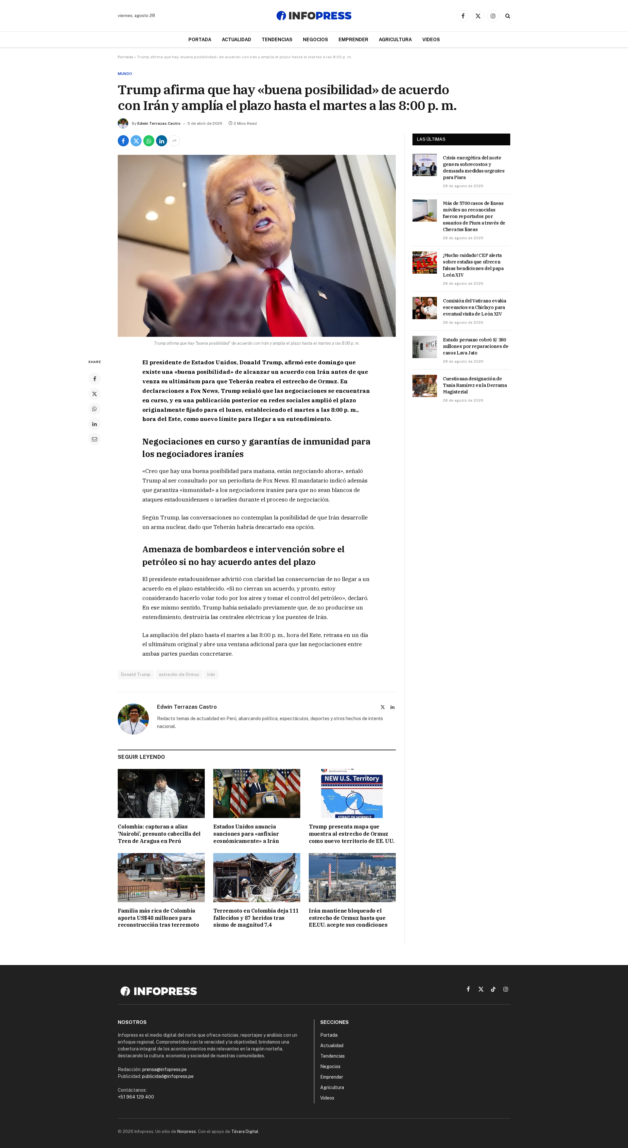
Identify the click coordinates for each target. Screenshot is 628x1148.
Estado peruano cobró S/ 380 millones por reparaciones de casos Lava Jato (475, 346)
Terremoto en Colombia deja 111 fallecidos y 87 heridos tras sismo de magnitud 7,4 (256, 917)
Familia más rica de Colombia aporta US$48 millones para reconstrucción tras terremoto (158, 917)
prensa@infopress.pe (164, 1069)
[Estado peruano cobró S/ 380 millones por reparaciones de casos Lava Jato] (424, 347)
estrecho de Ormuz (179, 674)
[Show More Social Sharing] (174, 140)
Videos (431, 39)
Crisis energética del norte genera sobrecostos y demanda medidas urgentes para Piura (474, 167)
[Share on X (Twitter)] (136, 140)
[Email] (94, 439)
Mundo (125, 74)
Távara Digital (244, 1131)
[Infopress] (314, 16)
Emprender (353, 39)
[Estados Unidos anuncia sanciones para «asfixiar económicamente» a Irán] (256, 793)
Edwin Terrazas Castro (159, 123)
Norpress (186, 1131)
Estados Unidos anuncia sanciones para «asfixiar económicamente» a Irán (246, 833)
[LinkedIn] (94, 424)
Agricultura (395, 39)
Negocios (315, 39)
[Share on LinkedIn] (161, 140)
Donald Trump (136, 674)
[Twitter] (94, 394)
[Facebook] (94, 379)
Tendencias (277, 39)
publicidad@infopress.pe (168, 1076)
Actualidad (236, 39)
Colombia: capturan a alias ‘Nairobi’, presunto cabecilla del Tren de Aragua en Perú (159, 833)
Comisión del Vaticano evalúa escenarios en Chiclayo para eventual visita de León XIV (474, 307)
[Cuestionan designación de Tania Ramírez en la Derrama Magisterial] (424, 386)
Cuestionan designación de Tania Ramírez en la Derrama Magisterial (475, 385)
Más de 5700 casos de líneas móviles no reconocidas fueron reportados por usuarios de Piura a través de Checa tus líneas (474, 216)
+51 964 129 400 (136, 1097)
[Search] (507, 16)
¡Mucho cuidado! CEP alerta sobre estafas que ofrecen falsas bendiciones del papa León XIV (473, 265)
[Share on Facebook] (123, 140)
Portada (199, 39)
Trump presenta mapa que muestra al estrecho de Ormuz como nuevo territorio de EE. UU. (351, 833)
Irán (211, 674)
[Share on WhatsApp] (148, 140)
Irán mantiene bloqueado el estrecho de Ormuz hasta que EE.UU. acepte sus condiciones (348, 917)
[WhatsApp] (94, 409)
